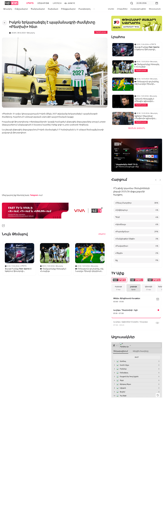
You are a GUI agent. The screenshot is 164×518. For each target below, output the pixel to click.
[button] (156, 3)
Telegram (34, 195)
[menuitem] (29, 3)
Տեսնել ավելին (136, 128)
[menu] (77, 3)
